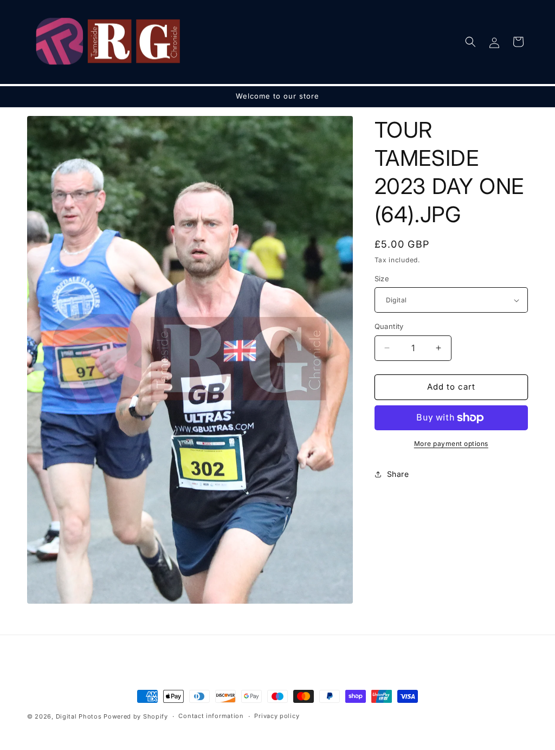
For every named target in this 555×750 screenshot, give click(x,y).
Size (382, 278)
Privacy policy (276, 716)
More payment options (451, 443)
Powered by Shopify (136, 716)
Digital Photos (79, 716)
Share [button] (398, 474)
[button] (470, 42)
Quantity (389, 326)
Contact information (210, 716)
